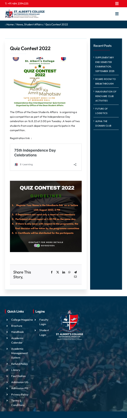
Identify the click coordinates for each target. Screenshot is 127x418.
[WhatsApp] (69, 272)
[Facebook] (52, 272)
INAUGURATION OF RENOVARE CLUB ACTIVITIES (105, 96)
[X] (58, 272)
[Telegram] (75, 272)
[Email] (75, 276)
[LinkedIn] (64, 272)
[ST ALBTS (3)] (25, 13)
